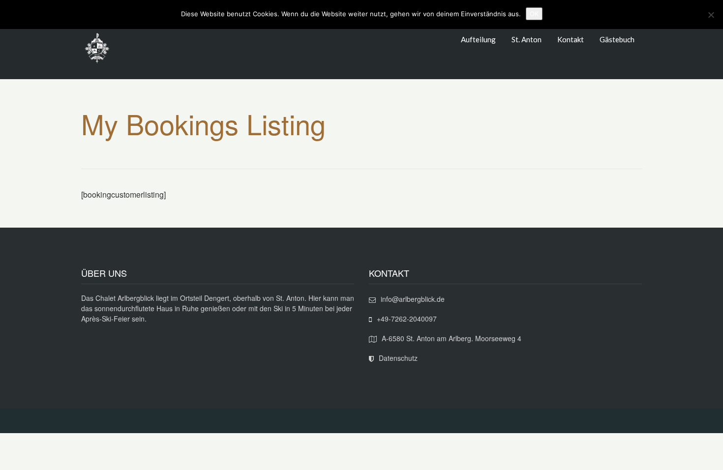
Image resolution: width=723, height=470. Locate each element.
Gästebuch (617, 39)
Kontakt (570, 39)
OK (534, 14)
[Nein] (711, 15)
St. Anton (527, 39)
